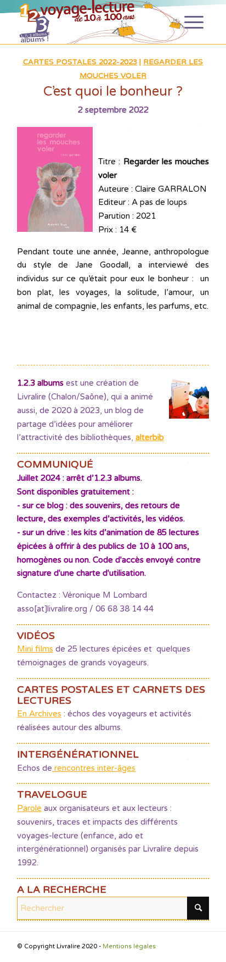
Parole (29, 808)
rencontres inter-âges (93, 768)
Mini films (35, 649)
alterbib (149, 437)
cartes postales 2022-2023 (80, 62)
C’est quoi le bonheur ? (113, 91)
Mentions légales (129, 946)
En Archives (39, 714)
